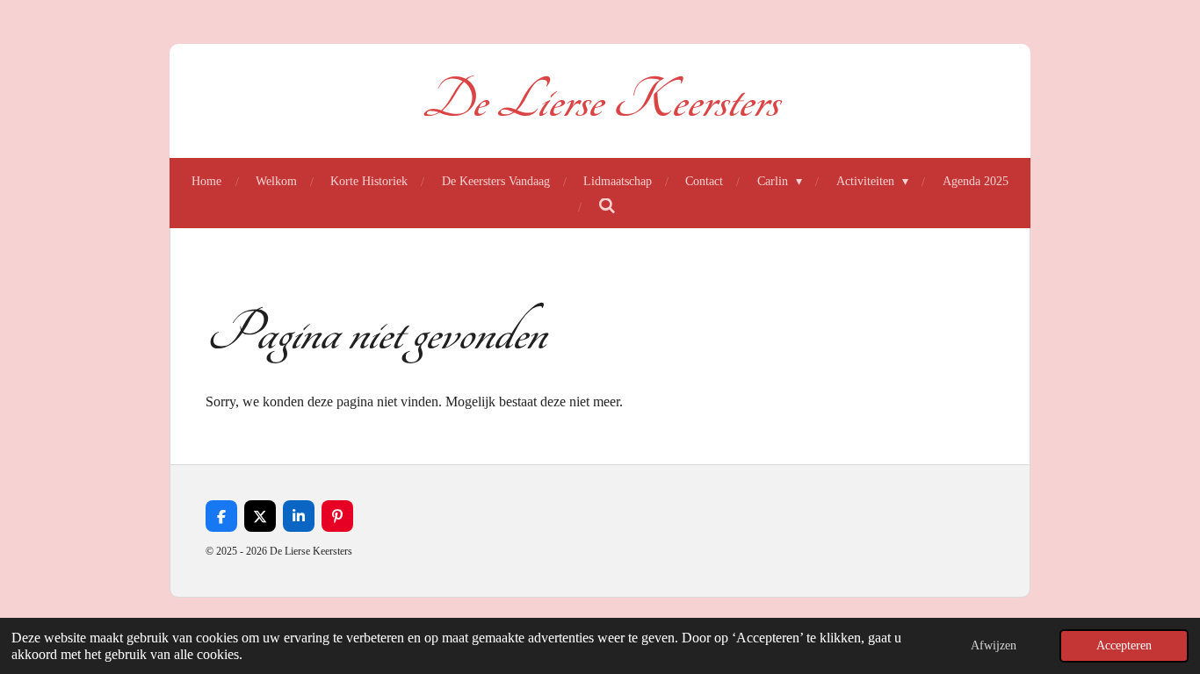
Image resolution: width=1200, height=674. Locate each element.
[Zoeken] (607, 207)
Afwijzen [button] (993, 645)
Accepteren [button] (1124, 645)
